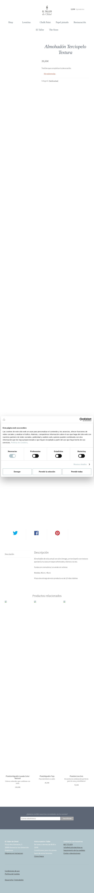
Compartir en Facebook (36, 538)
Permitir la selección (47, 472)
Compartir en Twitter (15, 538)
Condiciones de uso (12, 871)
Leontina (26, 22)
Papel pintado (62, 22)
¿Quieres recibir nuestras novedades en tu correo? (47, 814)
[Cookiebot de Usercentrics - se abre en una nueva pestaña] (81, 419)
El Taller (40, 29)
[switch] (35, 456)
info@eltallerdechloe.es (73, 847)
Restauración (80, 22)
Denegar (17, 472)
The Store (53, 29)
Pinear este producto (57, 538)
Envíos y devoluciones (72, 853)
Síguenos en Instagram (14, 853)
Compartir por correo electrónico (78, 540)
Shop (10, 22)
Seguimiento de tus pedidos (74, 850)
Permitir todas (77, 472)
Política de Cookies (19, 442)
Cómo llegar (39, 856)
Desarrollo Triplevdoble (14, 880)
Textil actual (53, 81)
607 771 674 (68, 844)
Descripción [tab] (9, 554)
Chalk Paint (45, 22)
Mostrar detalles (80, 464)
